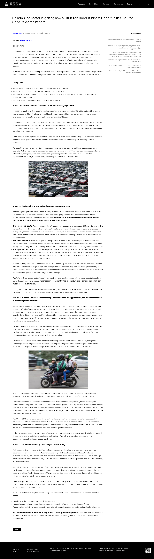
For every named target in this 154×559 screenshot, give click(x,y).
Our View (106, 4)
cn (145, 4)
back (16, 529)
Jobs (138, 4)
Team (129, 4)
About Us (81, 4)
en (149, 4)
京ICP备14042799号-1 (119, 551)
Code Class (94, 4)
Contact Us (16, 549)
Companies (118, 4)
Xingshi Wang (26, 40)
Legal (14, 551)
